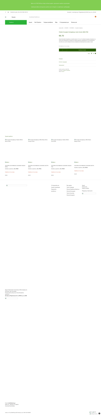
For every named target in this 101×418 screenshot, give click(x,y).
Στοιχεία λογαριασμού (55, 187)
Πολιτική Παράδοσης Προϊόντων (73, 189)
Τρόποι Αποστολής (70, 193)
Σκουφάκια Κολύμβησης (66, 70)
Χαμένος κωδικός (85, 188)
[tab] (77, 58)
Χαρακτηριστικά (61, 65)
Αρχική (83, 185)
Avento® (62, 71)
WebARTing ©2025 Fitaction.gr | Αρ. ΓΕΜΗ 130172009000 (21, 412)
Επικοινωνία (84, 186)
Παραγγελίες (53, 189)
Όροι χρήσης (69, 185)
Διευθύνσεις (53, 191)
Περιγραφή (61, 58)
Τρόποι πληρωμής (70, 187)
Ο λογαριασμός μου (55, 185)
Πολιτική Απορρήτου (71, 195)
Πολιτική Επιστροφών (71, 191)
